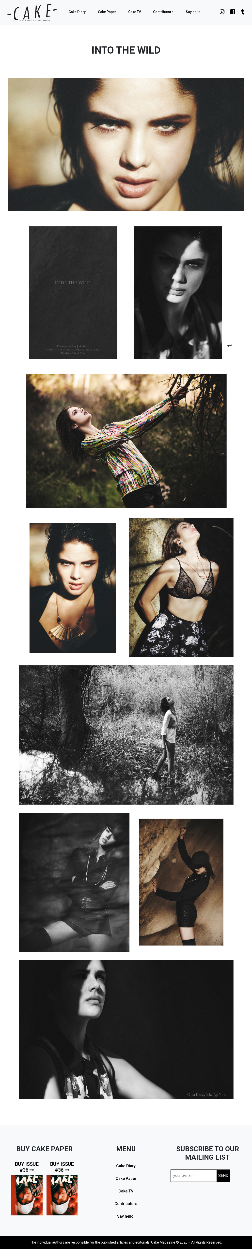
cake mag (32, 12)
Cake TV (134, 12)
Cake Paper (107, 12)
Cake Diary (77, 12)
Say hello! (194, 12)
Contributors (163, 12)
